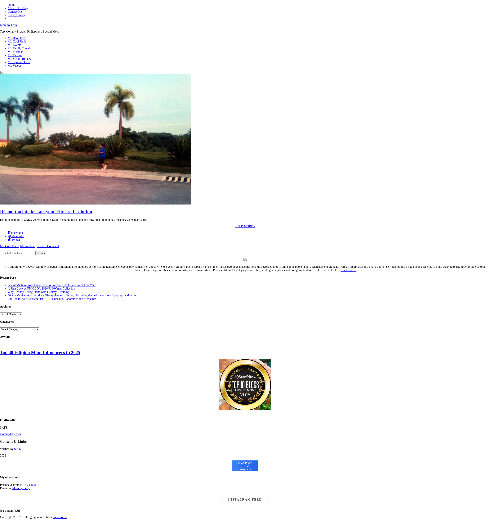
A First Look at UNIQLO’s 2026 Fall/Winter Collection (41, 288)
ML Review (27, 246)
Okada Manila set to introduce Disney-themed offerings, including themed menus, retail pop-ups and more (72, 295)
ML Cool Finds (9, 246)
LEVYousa (29, 484)
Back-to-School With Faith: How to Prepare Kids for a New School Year (52, 285)
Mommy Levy (8, 25)
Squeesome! (60, 517)
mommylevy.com (10, 434)
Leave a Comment (48, 246)
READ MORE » (245, 226)
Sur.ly (17, 449)
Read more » (348, 270)
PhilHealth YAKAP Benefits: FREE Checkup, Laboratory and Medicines (52, 298)
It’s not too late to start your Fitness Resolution (46, 211)
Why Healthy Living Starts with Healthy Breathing (38, 292)
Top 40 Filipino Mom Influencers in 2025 (40, 352)
